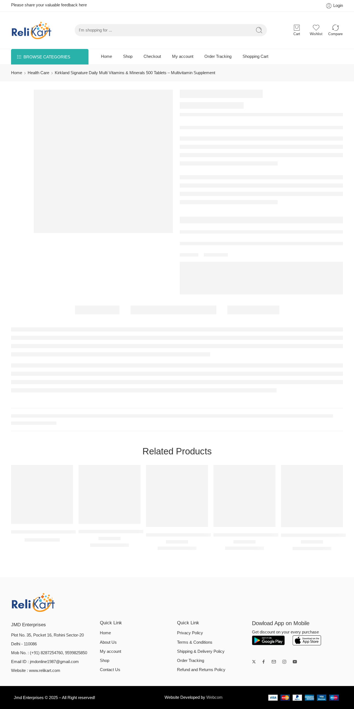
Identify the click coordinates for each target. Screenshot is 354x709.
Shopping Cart (255, 56)
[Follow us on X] (254, 662)
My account (182, 56)
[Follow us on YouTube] (294, 661)
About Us (108, 642)
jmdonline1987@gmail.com (54, 661)
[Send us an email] (273, 661)
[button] (31, 518)
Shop (127, 56)
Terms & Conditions (194, 642)
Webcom (214, 697)
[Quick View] (42, 518)
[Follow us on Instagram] (284, 661)
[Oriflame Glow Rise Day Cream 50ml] (42, 494)
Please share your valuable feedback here (49, 5)
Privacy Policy (190, 633)
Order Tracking (217, 56)
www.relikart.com (44, 670)
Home (106, 56)
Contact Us (110, 669)
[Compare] (53, 518)
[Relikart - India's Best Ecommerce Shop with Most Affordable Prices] (32, 30)
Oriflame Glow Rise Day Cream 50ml (49, 531)
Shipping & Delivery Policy (201, 651)
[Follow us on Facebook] (263, 661)
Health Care (38, 73)
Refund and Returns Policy (201, 669)
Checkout (152, 56)
